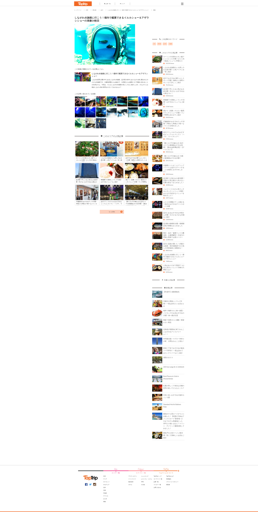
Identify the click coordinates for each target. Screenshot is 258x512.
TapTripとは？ (170, 476)
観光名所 (130, 482)
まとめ (105, 498)
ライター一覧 (157, 484)
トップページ (77, 10)
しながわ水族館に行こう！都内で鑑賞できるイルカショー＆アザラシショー (128, 10)
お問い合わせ (157, 487)
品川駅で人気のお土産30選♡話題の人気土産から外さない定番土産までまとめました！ (173, 180)
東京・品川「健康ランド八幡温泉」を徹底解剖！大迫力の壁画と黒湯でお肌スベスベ (173, 235)
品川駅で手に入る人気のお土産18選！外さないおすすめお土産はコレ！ (173, 91)
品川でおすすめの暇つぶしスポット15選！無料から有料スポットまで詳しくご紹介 (173, 80)
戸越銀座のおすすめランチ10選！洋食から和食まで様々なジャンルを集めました (173, 124)
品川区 (164, 43)
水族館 (170, 43)
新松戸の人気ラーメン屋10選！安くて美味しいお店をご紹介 (173, 435)
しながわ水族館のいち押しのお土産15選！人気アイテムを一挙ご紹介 (173, 70)
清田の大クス (168, 357)
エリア (123, 3)
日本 (87, 10)
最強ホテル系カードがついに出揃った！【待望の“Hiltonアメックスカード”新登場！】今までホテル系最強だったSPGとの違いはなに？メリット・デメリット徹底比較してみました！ (173, 421)
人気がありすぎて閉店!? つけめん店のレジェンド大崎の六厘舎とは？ (173, 267)
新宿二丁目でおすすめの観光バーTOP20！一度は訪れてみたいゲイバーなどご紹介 (173, 350)
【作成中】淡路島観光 (171, 292)
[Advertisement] (168, 25)
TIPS (142, 482)
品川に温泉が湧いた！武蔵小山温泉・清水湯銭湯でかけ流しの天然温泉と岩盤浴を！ (173, 246)
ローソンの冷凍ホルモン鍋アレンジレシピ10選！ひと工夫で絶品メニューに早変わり (173, 59)
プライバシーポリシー (172, 482)
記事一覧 (108, 3)
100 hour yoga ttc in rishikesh (173, 367)
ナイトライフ (132, 479)
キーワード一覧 (158, 479)
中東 (104, 490)
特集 (104, 501)
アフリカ (105, 496)
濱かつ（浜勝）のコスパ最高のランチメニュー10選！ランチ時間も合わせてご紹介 (173, 113)
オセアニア (106, 484)
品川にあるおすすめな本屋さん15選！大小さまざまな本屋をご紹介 (173, 215)
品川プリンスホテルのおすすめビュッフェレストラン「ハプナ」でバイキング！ (173, 134)
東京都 (94, 10)
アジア (105, 479)
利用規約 (168, 479)
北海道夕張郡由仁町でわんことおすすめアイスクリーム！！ (173, 332)
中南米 (105, 493)
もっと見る (112, 211)
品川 (102, 10)
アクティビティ (132, 476)
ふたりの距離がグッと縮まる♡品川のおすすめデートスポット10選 (173, 204)
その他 (143, 484)
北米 (104, 487)
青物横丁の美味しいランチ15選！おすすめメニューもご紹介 (173, 102)
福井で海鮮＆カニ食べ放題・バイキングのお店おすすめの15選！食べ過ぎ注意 (173, 313)
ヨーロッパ (106, 482)
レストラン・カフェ (146, 479)
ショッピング (144, 476)
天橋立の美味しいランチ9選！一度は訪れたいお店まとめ (173, 303)
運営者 (168, 484)
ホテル (130, 484)
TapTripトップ (157, 476)
